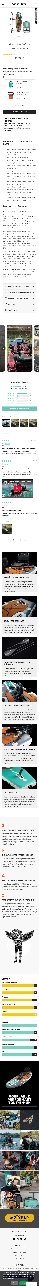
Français (30, 1284)
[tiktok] (25, 1238)
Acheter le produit (19, 112)
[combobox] (31, 1284)
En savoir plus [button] (6, 521)
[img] (6, 440)
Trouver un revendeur (19, 1249)
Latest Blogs (20, 1258)
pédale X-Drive (21, 197)
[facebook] (14, 1238)
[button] (8, 54)
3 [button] (20, 540)
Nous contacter (19, 1255)
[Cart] (36, 4)
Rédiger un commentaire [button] (19, 409)
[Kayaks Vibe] (19, 4)
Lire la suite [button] (32, 454)
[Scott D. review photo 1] (7, 529)
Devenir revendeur (19, 1252)
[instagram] (17, 1238)
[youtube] (21, 1238)
